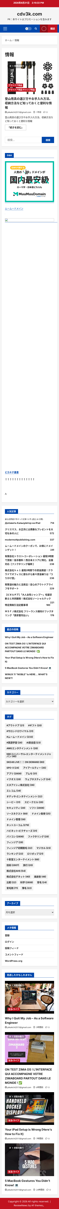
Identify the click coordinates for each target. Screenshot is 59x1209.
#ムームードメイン (20, 736)
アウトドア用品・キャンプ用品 (21, 89)
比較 (11, 882)
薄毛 (27, 888)
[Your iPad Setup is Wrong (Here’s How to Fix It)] (29, 1108)
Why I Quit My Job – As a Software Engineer (29, 637)
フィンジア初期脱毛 (19, 848)
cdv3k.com (29, 14)
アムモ (31, 773)
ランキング (15, 853)
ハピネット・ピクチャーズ (22, 830)
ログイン (9, 941)
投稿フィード (12, 948)
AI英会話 (33, 742)
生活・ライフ (13, 1009)
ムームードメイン (14, 208)
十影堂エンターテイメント (23, 859)
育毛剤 (12, 888)
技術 (13, 865)
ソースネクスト (17, 813)
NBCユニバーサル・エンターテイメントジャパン (29, 755)
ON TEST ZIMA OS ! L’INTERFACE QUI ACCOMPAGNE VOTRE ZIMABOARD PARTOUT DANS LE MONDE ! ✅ (25, 647)
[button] (5, 28)
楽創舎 (40, 876)
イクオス (14, 779)
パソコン (15, 836)
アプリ (14, 773)
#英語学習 (14, 742)
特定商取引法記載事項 (16, 605)
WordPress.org (13, 960)
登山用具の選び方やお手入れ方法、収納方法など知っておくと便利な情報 (28, 103)
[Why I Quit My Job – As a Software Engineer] (29, 997)
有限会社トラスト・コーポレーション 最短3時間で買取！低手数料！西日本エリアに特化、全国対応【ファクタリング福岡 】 (29, 560)
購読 (52, 28)
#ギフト (35, 725)
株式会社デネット (18, 876)
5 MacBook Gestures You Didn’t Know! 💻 (28, 668)
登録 (7, 935)
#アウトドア (15, 725)
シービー (13, 802)
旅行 (28, 865)
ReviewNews (21, 1205)
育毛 (42, 882)
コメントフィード (14, 954)
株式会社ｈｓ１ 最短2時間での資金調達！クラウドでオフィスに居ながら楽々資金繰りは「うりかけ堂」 (29, 574)
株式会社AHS (16, 870)
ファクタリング (38, 836)
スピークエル (33, 802)
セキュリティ (16, 807)
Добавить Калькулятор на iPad (22, 523)
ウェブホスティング (37, 779)
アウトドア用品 (15, 85)
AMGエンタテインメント (22, 748)
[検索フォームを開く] (36, 28)
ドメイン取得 (41, 813)
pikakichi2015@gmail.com (19, 112)
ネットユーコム (18, 825)
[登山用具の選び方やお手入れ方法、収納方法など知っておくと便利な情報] (29, 77)
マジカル (43, 848)
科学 (26, 882)
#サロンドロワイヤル (20, 731)
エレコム (14, 790)
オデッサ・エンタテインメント (24, 796)
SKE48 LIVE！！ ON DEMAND (25, 762)
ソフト (36, 807)
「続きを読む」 (17, 128)
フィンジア (15, 842)
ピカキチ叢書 (12, 472)
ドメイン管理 (16, 819)
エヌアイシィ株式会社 (20, 785)
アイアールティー (34, 767)
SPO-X (13, 767)
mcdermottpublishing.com (20, 539)
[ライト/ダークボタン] (28, 28)
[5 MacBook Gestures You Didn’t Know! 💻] (29, 1159)
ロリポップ (35, 853)
